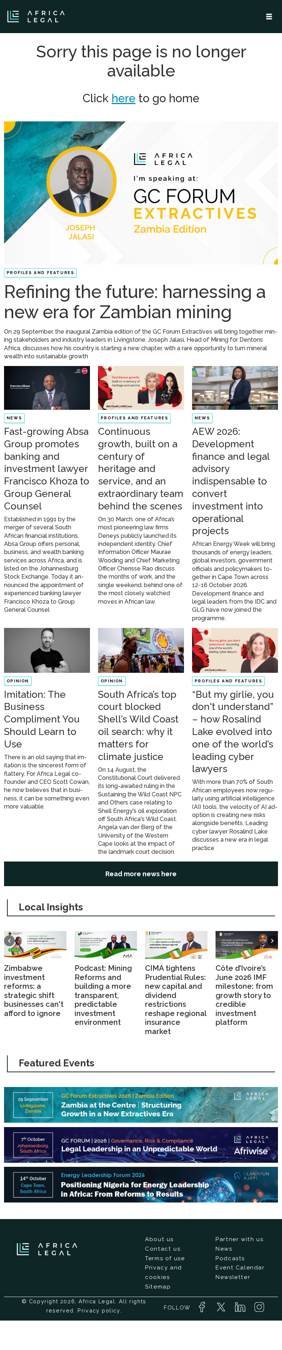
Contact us (162, 1249)
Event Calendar (240, 1267)
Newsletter (233, 1277)
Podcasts (230, 1258)
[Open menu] (269, 16)
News (224, 1249)
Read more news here (141, 874)
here (123, 98)
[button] (9, 940)
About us (159, 1239)
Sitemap (158, 1286)
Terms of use (165, 1258)
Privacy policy (98, 1310)
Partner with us (239, 1239)
